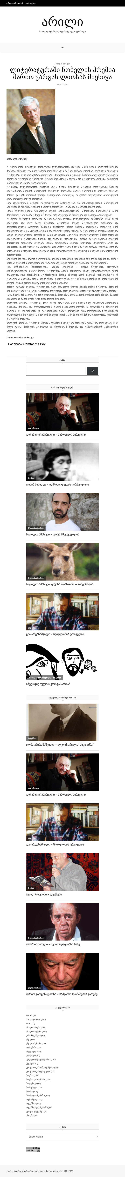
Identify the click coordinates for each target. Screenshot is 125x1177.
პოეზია (29, 1075)
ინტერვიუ (31, 1051)
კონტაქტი (31, 3)
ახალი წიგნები (34, 1031)
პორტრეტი (31, 1087)
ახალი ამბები (62, 63)
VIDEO (29, 1023)
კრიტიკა (30, 1055)
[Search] (92, 371)
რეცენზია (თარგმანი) (37, 1107)
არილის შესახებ (15, 3)
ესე (27, 1039)
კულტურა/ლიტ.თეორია (38, 1059)
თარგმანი (31, 1047)
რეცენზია (31, 1103)
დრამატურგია (33, 1035)
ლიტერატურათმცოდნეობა (40, 1067)
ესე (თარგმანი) (33, 1043)
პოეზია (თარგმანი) (35, 1079)
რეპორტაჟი (32, 1099)
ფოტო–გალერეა (34, 1111)
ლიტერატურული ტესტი (38, 1071)
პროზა (29, 1091)
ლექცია (30, 1063)
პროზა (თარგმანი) (35, 1095)
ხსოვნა (29, 1115)
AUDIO (29, 1015)
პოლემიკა (31, 1083)
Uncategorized (33, 1019)
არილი (62, 21)
